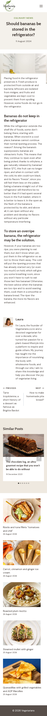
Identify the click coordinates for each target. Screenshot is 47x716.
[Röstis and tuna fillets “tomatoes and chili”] (23, 510)
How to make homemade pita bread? (35, 394)
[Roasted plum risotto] (23, 594)
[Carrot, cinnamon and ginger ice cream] (23, 552)
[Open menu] (41, 6)
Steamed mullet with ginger (18, 649)
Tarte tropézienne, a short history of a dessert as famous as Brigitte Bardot (12, 399)
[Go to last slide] (8, 457)
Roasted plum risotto (15, 611)
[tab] (18, 483)
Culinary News (23, 18)
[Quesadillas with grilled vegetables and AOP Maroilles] (23, 671)
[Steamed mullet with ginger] (23, 632)
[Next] (38, 457)
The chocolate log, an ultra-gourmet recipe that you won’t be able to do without (23, 465)
